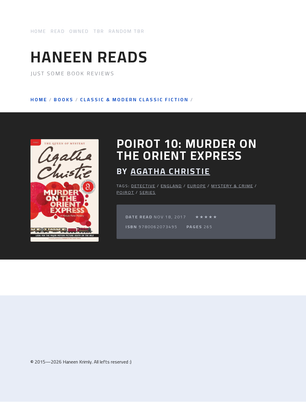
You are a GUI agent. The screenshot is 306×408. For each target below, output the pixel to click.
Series (148, 192)
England (171, 185)
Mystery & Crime (232, 185)
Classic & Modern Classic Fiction (134, 100)
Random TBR (126, 31)
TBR (98, 31)
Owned (79, 31)
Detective (143, 185)
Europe (196, 185)
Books (64, 100)
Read (58, 31)
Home (38, 31)
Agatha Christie (170, 171)
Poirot (125, 192)
